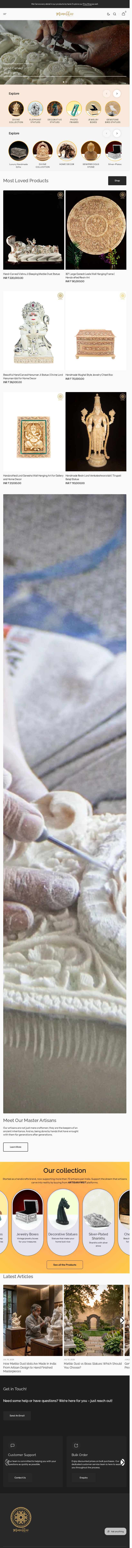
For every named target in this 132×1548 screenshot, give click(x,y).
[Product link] (33, 238)
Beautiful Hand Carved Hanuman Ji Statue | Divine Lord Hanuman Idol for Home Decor (33, 376)
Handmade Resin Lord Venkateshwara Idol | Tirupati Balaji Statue (93, 477)
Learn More (15, 1146)
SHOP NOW (9, 73)
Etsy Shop (87, 4)
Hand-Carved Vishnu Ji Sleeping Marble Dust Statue (31, 273)
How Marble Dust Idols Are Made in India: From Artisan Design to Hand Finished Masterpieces (30, 1367)
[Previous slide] (107, 93)
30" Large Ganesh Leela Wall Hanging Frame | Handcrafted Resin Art (90, 275)
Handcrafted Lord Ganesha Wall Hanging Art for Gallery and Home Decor (33, 477)
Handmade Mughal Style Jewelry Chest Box (89, 374)
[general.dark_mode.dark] (108, 14)
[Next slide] (117, 93)
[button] (4, 14)
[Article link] (33, 1330)
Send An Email (17, 1415)
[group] (65, 52)
